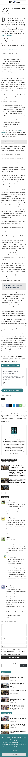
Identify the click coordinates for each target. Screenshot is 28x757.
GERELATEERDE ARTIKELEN (9, 459)
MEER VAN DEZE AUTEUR (8, 461)
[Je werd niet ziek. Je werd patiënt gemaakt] (5, 733)
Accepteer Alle (14, 750)
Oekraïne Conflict (9, 398)
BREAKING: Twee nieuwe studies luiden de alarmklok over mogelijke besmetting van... (18, 718)
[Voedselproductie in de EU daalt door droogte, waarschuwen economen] (5, 677)
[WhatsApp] (20, 405)
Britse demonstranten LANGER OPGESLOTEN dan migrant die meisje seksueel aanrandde (17, 707)
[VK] (17, 405)
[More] (23, 405)
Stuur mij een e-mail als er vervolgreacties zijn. (12, 654)
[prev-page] (2, 493)
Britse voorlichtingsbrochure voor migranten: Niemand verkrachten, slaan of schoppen (18, 699)
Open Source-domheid (15, 486)
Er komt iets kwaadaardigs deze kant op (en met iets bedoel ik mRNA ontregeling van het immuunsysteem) (20, 417)
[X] (10, 405)
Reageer (7, 513)
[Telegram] (14, 405)
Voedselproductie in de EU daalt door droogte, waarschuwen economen (17, 677)
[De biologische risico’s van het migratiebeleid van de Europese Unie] (5, 685)
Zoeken (14, 663)
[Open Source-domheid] (5, 487)
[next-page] (5, 493)
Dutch (17, 1)
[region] (14, 745)
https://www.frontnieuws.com (14, 437)
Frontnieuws (14, 435)
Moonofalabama (6, 35)
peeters (8, 517)
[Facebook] (7, 405)
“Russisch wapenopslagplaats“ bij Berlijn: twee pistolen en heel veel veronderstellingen (17, 480)
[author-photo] (14, 433)
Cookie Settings (14, 754)
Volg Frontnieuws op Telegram (13, 390)
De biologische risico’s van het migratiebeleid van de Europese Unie (17, 685)
